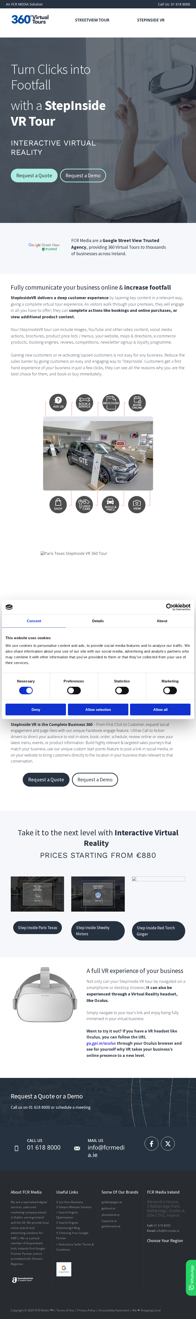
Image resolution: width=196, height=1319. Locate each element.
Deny (36, 709)
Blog (75, 1228)
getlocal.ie (108, 1208)
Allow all (160, 709)
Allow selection (98, 709)
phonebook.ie (111, 1215)
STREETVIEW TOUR (92, 20)
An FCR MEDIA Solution (24, 4)
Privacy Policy (86, 1310)
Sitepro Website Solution (73, 1207)
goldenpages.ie (112, 1202)
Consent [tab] (34, 621)
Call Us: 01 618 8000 (174, 4)
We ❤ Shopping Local (146, 1310)
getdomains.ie (111, 1226)
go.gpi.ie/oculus (101, 1043)
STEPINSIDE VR (151, 20)
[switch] (74, 690)
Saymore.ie (109, 1221)
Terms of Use (65, 1310)
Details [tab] (98, 621)
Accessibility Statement (113, 1310)
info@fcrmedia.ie (106, 1151)
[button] (34, 175)
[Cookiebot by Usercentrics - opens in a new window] (170, 607)
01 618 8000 (43, 1147)
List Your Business (69, 1202)
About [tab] (162, 621)
